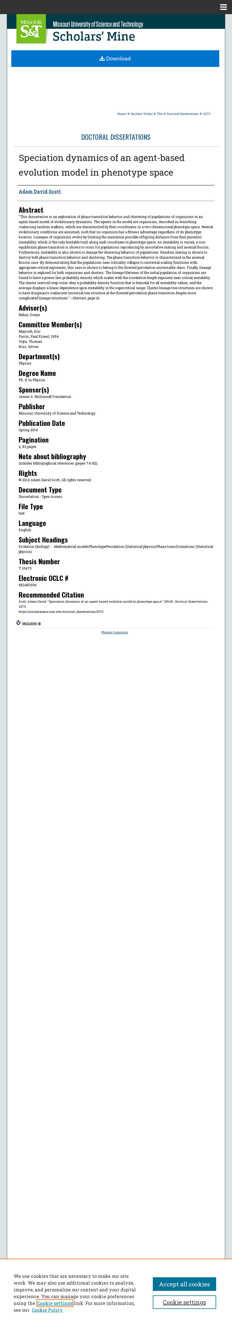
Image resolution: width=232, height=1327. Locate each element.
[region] (116, 1293)
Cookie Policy (47, 1310)
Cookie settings (54, 1303)
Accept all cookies (184, 1284)
